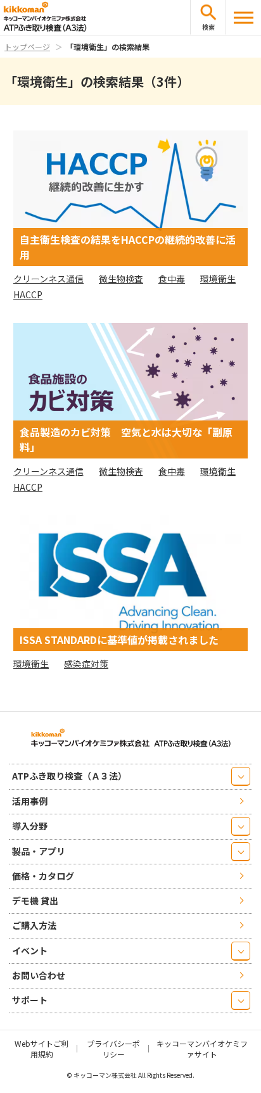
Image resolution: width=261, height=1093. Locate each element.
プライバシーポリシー (113, 1048)
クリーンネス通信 (48, 278)
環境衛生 (218, 278)
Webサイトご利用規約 (41, 1048)
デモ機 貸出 (35, 900)
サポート (30, 1000)
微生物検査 (121, 278)
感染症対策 (86, 663)
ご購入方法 (34, 925)
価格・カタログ (43, 875)
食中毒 (171, 278)
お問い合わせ (38, 975)
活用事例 (30, 801)
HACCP (27, 294)
